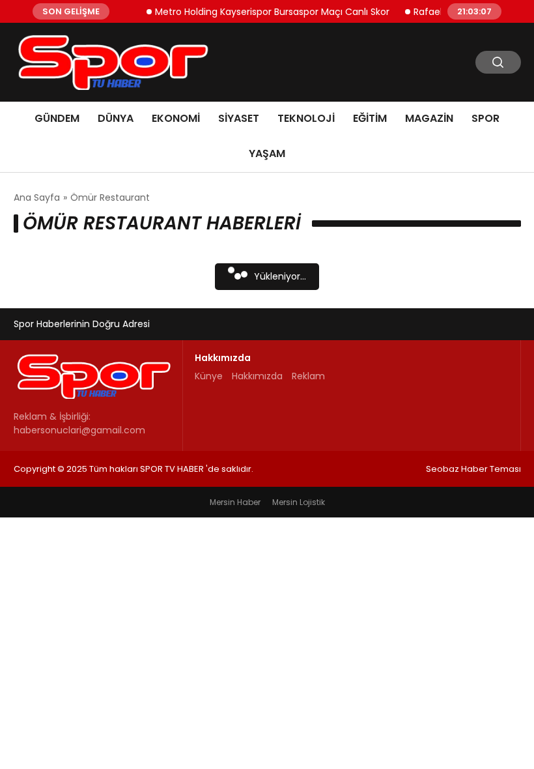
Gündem (57, 118)
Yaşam (267, 153)
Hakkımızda (257, 376)
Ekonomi (176, 118)
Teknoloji (306, 118)
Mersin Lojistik (298, 502)
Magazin (429, 118)
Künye (209, 376)
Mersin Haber (235, 502)
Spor (485, 118)
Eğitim (370, 118)
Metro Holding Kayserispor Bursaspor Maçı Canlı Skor (266, 11)
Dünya (116, 118)
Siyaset (238, 118)
